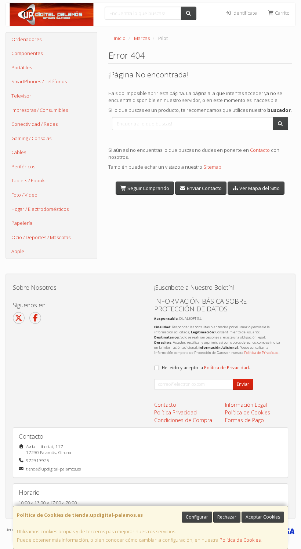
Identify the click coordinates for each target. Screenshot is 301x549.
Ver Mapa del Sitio (259, 188)
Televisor (21, 95)
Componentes (27, 53)
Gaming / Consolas (31, 138)
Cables (18, 152)
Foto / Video (24, 194)
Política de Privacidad (261, 352)
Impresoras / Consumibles (39, 110)
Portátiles (21, 67)
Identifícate (244, 13)
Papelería (21, 223)
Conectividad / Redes (34, 124)
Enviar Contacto (204, 188)
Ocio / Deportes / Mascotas (40, 237)
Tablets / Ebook (27, 180)
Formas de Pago (244, 420)
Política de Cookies (240, 540)
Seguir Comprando (147, 188)
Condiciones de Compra (183, 420)
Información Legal (246, 404)
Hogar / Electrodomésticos (40, 209)
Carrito (282, 13)
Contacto (260, 150)
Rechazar (226, 517)
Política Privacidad (175, 412)
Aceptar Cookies (263, 517)
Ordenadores (26, 39)
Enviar (243, 384)
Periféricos (23, 166)
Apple (17, 251)
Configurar (197, 517)
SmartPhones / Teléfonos (39, 81)
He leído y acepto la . (206, 367)
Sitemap (212, 167)
